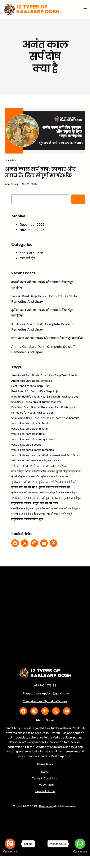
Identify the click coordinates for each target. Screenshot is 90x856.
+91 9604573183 (45, 685)
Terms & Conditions (45, 778)
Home (45, 772)
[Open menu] (85, 9)
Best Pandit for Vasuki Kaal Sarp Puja (34, 391)
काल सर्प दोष (11, 160)
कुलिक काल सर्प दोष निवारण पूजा (54, 487)
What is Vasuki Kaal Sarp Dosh (61, 455)
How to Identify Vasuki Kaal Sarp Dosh (35, 396)
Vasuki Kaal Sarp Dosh (25, 418)
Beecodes (46, 806)
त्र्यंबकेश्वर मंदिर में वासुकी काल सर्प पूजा (30, 497)
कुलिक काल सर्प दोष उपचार (54, 476)
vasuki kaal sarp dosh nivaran (30, 428)
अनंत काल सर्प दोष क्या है (23, 465)
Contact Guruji (45, 791)
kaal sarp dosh (71, 396)
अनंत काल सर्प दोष (20, 460)
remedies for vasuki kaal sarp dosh (33, 412)
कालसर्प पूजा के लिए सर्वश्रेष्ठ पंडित (64, 471)
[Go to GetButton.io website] (80, 851)
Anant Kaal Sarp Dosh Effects (59, 375)
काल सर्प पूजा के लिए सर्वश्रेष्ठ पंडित (28, 471)
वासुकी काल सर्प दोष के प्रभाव (65, 508)
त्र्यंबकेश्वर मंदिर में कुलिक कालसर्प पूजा (58, 492)
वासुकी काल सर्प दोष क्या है (59, 513)
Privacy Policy (45, 785)
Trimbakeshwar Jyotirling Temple (45, 701)
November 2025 (32, 230)
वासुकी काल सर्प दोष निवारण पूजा (27, 519)
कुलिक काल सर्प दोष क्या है (24, 487)
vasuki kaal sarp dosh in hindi (29, 423)
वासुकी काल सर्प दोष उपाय (45, 503)
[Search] (78, 199)
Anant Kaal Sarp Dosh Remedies (31, 380)
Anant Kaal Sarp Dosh (25, 375)
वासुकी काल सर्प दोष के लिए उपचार (28, 513)
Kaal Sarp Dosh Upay (62, 407)
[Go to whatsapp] (80, 844)
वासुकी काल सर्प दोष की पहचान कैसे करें (30, 508)
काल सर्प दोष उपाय (60, 465)
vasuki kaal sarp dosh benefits (60, 418)
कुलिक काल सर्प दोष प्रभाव (24, 492)
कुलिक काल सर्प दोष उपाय (24, 481)
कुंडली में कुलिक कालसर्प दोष (25, 476)
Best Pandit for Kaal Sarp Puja (30, 386)
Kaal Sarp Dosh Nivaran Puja (29, 407)
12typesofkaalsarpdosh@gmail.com (45, 693)
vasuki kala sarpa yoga (25, 455)
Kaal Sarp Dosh (31, 253)
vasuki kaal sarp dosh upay (28, 433)
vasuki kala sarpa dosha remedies (32, 449)
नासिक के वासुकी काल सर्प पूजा (66, 497)
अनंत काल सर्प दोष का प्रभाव (45, 460)
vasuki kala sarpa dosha (26, 444)
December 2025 (32, 225)
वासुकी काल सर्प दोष (21, 503)
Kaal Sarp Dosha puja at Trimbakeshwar (36, 402)
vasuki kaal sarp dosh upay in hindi (33, 439)
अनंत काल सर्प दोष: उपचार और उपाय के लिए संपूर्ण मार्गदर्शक (40, 172)
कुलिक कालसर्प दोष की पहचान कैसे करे (57, 481)
